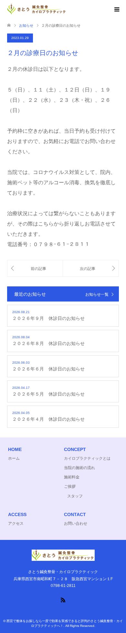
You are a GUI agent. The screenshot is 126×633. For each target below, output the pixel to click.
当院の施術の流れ (79, 467)
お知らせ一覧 (97, 294)
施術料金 (71, 477)
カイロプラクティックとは (87, 458)
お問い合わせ (75, 523)
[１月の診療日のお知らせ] (35, 268)
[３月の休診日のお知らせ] (91, 268)
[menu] (116, 9)
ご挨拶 (70, 486)
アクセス (16, 523)
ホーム (14, 458)
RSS (63, 599)
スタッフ (75, 496)
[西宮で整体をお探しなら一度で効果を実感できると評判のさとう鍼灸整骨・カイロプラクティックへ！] (66, 9)
